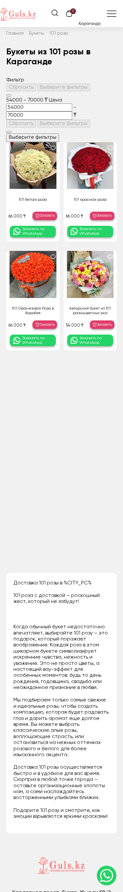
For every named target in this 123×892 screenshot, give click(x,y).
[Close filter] (8, 96)
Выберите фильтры (64, 87)
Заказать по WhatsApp (33, 231)
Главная (15, 33)
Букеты (36, 33)
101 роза (58, 33)
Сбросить (21, 87)
